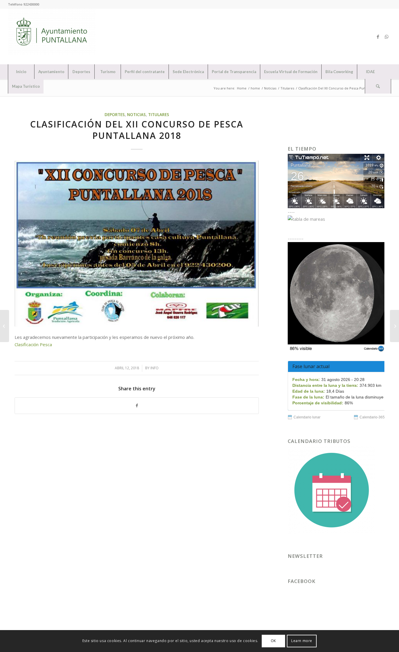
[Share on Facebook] (137, 406)
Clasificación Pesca (33, 344)
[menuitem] (21, 71)
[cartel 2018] (137, 243)
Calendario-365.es (374, 417)
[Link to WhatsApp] (386, 36)
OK (273, 640)
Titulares (158, 114)
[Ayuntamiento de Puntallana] (52, 36)
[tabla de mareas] (336, 219)
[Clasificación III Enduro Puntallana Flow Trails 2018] (394, 326)
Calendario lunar (307, 417)
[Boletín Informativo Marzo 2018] (4, 326)
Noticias (136, 114)
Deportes (115, 114)
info (154, 367)
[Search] (378, 86)
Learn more (301, 640)
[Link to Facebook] (378, 36)
